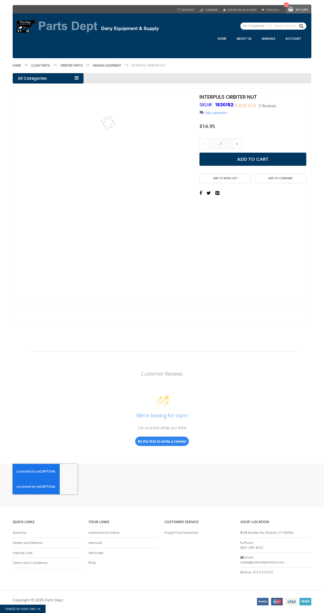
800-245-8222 (251, 547)
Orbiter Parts (71, 65)
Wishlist (188, 10)
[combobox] (273, 26)
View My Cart (22, 553)
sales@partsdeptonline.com (262, 562)
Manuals (95, 543)
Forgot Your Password (181, 532)
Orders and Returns (28, 543)
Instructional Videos (104, 532)
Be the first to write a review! (162, 441)
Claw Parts (40, 65)
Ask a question (216, 113)
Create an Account (242, 10)
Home (17, 65)
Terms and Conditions (30, 563)
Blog (92, 562)
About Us (19, 532)
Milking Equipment (107, 65)
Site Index (96, 553)
